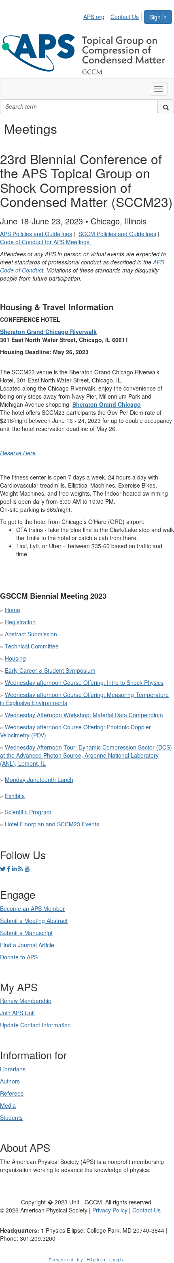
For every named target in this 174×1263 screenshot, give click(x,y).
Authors (10, 1081)
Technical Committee (32, 646)
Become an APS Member (32, 908)
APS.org (93, 17)
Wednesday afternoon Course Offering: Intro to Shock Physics (84, 682)
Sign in (158, 17)
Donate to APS (19, 957)
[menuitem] (96, 15)
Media (8, 1105)
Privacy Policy (109, 1210)
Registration (20, 622)
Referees (11, 1093)
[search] (166, 106)
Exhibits (15, 796)
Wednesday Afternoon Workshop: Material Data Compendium (84, 715)
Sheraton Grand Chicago (106, 404)
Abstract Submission (31, 634)
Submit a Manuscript (26, 933)
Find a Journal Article (27, 945)
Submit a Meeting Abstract (34, 921)
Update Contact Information (35, 1025)
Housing (15, 658)
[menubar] (113, 15)
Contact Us (124, 17)
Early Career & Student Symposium (50, 670)
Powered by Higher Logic (87, 1259)
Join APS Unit (17, 1013)
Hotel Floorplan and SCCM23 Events (52, 824)
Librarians (12, 1069)
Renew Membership (25, 1001)
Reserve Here (18, 453)
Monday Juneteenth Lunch (39, 779)
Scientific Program (28, 812)
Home (12, 610)
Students (11, 1117)
